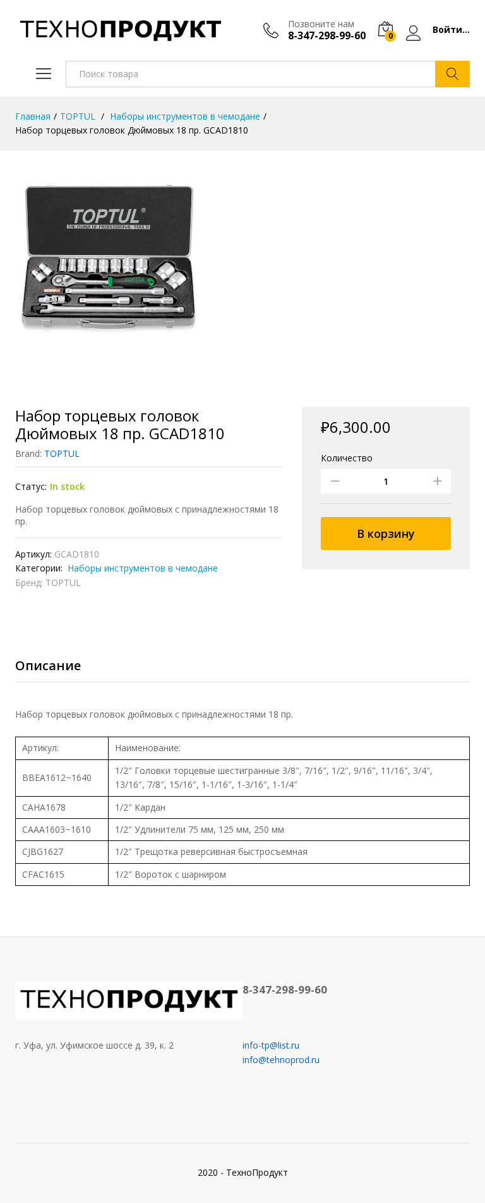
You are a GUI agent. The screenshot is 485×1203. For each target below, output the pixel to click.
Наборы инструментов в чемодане (141, 568)
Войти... (451, 30)
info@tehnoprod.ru (281, 1060)
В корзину (386, 533)
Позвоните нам (321, 24)
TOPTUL (62, 453)
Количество (347, 458)
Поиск (452, 74)
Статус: (31, 486)
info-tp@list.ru (270, 1045)
